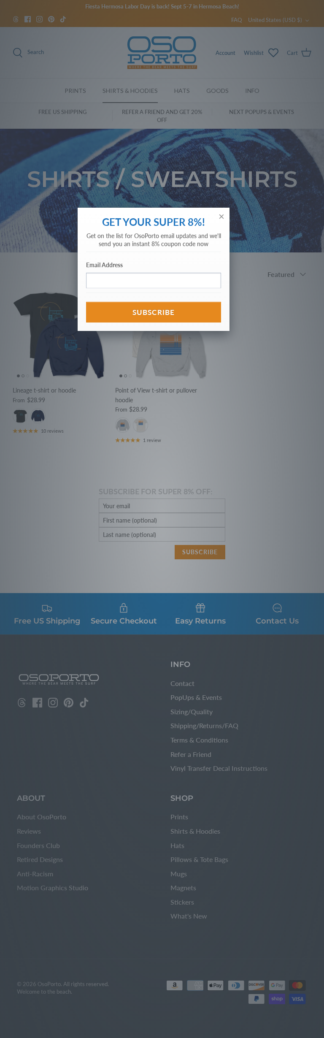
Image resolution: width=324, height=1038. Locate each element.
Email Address (104, 264)
